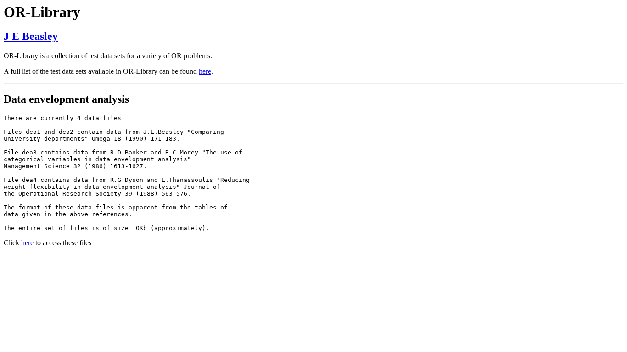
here (205, 71)
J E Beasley (31, 36)
